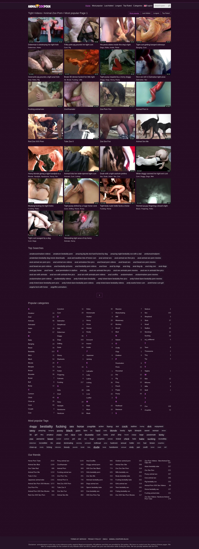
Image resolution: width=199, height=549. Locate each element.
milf (165, 447)
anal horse (48, 270)
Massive (129, 309)
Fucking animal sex (70, 472)
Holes (39, 47)
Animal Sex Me (70, 495)
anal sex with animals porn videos (91, 275)
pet (73, 439)
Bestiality (41, 351)
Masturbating (129, 313)
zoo (31, 439)
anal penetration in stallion (66, 270)
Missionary (129, 320)
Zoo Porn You (70, 476)
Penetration (129, 363)
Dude (106, 176)
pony (105, 443)
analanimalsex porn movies (146, 275)
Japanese (99, 355)
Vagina (158, 371)
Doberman (32, 47)
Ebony (70, 355)
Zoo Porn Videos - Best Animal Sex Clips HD (158, 461)
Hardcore (70, 413)
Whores (158, 382)
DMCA (105, 539)
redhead (97, 443)
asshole (66, 439)
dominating (68, 443)
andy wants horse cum (136, 283)
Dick (70, 328)
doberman (32, 443)
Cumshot (70, 309)
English (149, 6)
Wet (152, 176)
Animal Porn (70, 468)
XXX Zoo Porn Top (99, 495)
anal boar (103, 266)
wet (66, 435)
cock (125, 426)
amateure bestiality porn (63, 254)
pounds (75, 447)
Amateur (41, 313)
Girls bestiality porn (99, 472)
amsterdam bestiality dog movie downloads (47, 258)
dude (97, 447)
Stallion (158, 328)
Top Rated (127, 6)
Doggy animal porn (99, 464)
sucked (58, 439)
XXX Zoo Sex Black (99, 468)
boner (152, 447)
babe (141, 439)
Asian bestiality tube (158, 466)
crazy (134, 435)
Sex (145, 80)
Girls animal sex (129, 483)
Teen (158, 347)
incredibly (162, 439)
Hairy (70, 402)
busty (104, 447)
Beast (138, 209)
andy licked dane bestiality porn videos (78, 283)
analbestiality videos (62, 279)
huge (92, 439)
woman (156, 431)
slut (117, 426)
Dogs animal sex (99, 483)
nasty (105, 435)
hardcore (114, 443)
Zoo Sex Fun (70, 491)
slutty (131, 447)
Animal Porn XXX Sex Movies (41, 491)
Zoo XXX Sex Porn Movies (129, 495)
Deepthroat (70, 324)
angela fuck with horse (38, 287)
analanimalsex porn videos (40, 279)
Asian (41, 328)
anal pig (83, 270)
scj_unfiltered (158, 339)
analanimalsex (127, 275)
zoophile (91, 426)
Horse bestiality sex (158, 489)
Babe (41, 340)
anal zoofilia (113, 275)
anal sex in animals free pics (152, 270)
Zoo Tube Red (41, 468)
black (69, 430)
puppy (59, 435)
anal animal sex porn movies (149, 258)
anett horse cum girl (156, 283)
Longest (118, 6)
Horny (112, 80)
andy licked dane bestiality (84, 279)
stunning (79, 443)
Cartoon (41, 394)
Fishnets (70, 378)
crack (159, 447)
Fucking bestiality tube (129, 480)
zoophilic (101, 439)
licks (89, 447)
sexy (32, 430)
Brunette (41, 374)
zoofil (145, 447)
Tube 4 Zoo (41, 476)
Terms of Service (78, 539)
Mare (99, 409)
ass (79, 439)
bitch (138, 443)
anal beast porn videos (106, 262)
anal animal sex (105, 258)
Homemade (99, 313)
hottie (131, 443)
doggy (33, 426)
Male (99, 406)
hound (126, 435)
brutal (82, 447)
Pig (70, 47)
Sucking (158, 336)
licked (118, 439)
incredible (43, 443)
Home (87, 6)
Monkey (129, 324)
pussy (60, 430)
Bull (41, 382)
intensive (58, 447)
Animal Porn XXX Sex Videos (158, 485)
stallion (134, 426)
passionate (151, 435)
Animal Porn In (70, 480)
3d (65, 80)
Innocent (99, 340)
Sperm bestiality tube (99, 487)
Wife (158, 386)
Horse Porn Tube (41, 461)
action (101, 426)
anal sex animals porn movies (125, 270)
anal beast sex (124, 262)
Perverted (129, 371)
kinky (161, 435)
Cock (66, 209)
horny (110, 426)
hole (134, 439)
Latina (99, 379)
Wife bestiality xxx (129, 472)
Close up (41, 401)
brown (152, 443)
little (51, 443)
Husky (99, 332)
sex (72, 426)
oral (85, 439)
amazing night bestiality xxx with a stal (126, 254)
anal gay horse (35, 270)
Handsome (45, 176)
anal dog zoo (150, 266)
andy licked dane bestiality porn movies (146, 279)
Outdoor (129, 355)
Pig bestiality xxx (158, 482)
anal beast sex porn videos (40, 266)
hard (98, 430)
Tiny (158, 355)
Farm (70, 367)
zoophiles (161, 443)
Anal (29, 80)
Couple (41, 409)
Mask (99, 413)
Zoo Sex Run (158, 470)
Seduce (158, 309)
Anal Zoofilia (99, 461)
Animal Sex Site (129, 464)
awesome (40, 439)
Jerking (99, 359)
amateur (50, 435)
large (141, 435)
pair (138, 447)
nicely (41, 447)
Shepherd (158, 316)
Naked (129, 340)
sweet (147, 431)
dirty (119, 435)
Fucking (75, 80)
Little (80, 80)
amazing (41, 431)
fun (91, 430)
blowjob (138, 431)
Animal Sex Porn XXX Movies (41, 483)
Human (99, 328)
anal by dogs (115, 266)
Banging (139, 47)
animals (110, 439)
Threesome (158, 351)
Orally (129, 348)
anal (113, 435)
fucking (61, 426)
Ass (101, 176)
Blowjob (41, 367)
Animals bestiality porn (99, 480)
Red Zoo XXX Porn (70, 483)
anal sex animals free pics (100, 270)
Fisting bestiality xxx (129, 491)
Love (99, 394)
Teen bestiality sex (129, 487)
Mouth (129, 328)
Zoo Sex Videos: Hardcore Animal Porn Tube (158, 498)
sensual (123, 447)
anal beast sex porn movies (144, 262)
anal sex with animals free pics (62, 275)
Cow (41, 413)
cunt (98, 435)
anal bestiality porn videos (85, 266)
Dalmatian (139, 80)
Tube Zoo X (70, 487)
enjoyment (159, 426)
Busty (41, 386)
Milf (129, 316)
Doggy (102, 80)
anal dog (126, 266)
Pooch (129, 386)
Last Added (108, 6)
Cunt (66, 47)
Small (158, 324)
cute (80, 435)
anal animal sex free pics (124, 258)
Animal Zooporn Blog (119, 539)
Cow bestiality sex (99, 491)
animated (88, 443)
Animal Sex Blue (41, 464)
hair (144, 443)
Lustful (99, 398)
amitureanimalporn (152, 254)
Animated (41, 324)
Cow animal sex (158, 478)
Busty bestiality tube (129, 476)
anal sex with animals (38, 275)
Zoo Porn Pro (41, 487)
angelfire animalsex (59, 287)
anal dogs (163, 266)
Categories (137, 6)
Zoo (118, 176)
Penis (117, 47)
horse (80, 426)
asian (58, 443)
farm (85, 431)
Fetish (70, 371)
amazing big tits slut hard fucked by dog (92, 254)
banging (51, 430)
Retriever (129, 409)
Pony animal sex (70, 461)
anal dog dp (137, 266)
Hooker (99, 316)
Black (41, 359)
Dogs (102, 47)
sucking (151, 439)
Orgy (129, 351)
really (105, 430)
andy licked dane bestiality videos (110, 283)
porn (78, 430)
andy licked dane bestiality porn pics (44, 283)
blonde (113, 430)
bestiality (46, 426)
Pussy (118, 80)
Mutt (129, 332)
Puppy (129, 390)
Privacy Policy (94, 539)
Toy (158, 359)
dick (149, 426)
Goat (70, 394)
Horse (57, 176)
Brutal (69, 80)
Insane (99, 343)
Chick (41, 397)
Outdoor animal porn (129, 461)
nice (73, 435)
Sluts (158, 320)
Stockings (158, 332)
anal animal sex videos (62, 262)
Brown (41, 370)
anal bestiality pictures (63, 266)
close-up (33, 447)
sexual (123, 443)
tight (130, 431)
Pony (129, 382)
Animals (67, 176)
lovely (122, 431)
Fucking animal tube (158, 493)
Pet (129, 375)
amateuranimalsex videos (39, 254)
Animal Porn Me (41, 472)
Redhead (129, 406)
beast (50, 439)
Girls (70, 390)
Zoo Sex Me (99, 476)
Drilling (71, 209)
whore (164, 430)
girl (36, 435)
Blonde (30, 176)
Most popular (97, 6)
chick (126, 439)
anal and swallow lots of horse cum (81, 258)
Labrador (99, 371)
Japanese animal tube (41, 480)
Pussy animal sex (158, 474)
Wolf (158, 390)
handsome (113, 447)
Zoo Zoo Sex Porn (129, 468)
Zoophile (158, 410)
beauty (67, 447)
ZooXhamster (70, 464)
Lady (99, 375)
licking (49, 447)
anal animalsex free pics (84, 262)
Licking (77, 176)
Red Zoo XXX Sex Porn (41, 495)
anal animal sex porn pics (39, 262)
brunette (89, 435)
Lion (99, 386)
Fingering (144, 209)
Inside (112, 47)
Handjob (37, 176)
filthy (42, 435)
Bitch (41, 355)
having (142, 426)
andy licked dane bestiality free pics (112, 279)
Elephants (70, 359)
